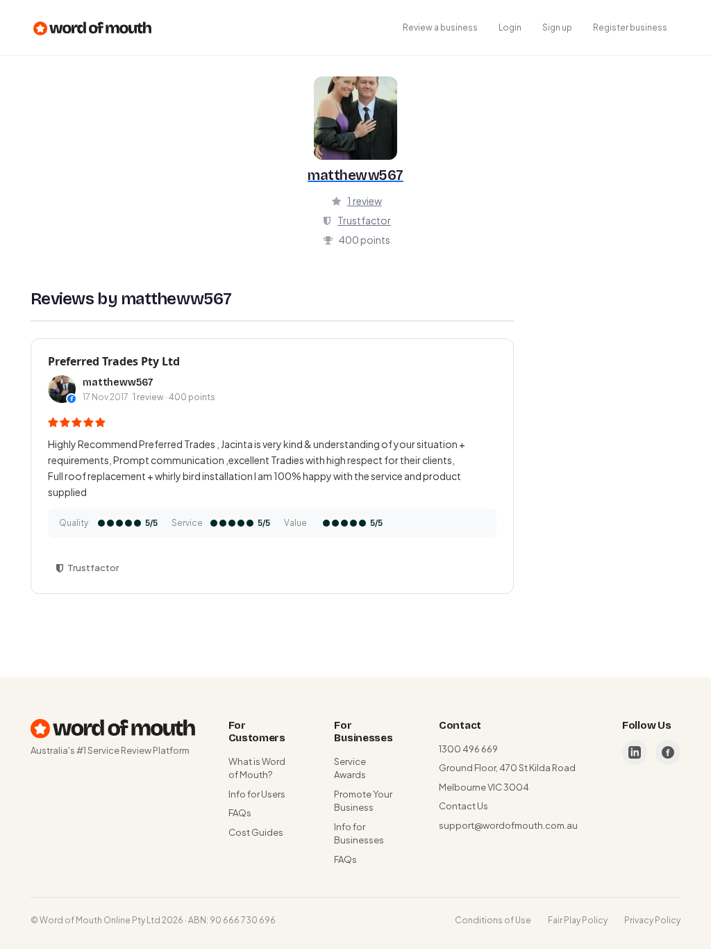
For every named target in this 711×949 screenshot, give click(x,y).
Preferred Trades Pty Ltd (114, 361)
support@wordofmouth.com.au (508, 825)
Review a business (440, 27)
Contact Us (463, 805)
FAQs (239, 812)
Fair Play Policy (578, 920)
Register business (630, 27)
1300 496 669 (468, 748)
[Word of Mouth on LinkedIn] (634, 752)
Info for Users (256, 794)
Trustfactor (364, 220)
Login (510, 27)
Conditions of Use (493, 920)
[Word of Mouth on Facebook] (667, 752)
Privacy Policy (652, 920)
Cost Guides (255, 832)
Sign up (557, 27)
